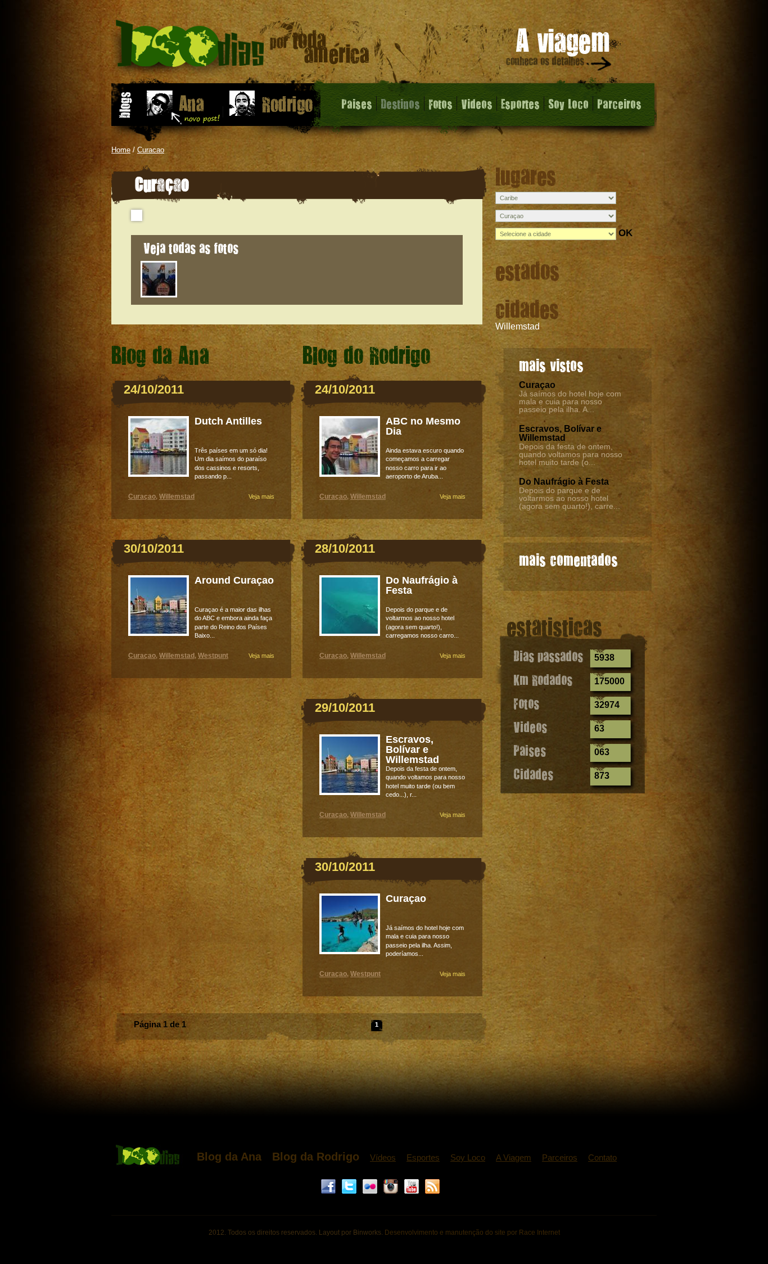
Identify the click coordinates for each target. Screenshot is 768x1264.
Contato (602, 1157)
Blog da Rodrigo (315, 1156)
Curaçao (537, 385)
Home (120, 150)
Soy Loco (568, 103)
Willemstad (517, 326)
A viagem (559, 51)
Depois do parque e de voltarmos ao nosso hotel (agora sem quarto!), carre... (569, 498)
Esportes (520, 103)
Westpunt (213, 656)
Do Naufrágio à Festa (564, 481)
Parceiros (619, 103)
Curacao (150, 150)
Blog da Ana (229, 1156)
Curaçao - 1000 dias (242, 47)
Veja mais (261, 496)
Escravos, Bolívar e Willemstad (560, 433)
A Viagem (513, 1157)
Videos (477, 103)
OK (625, 233)
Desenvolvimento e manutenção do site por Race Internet (472, 1232)
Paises (356, 103)
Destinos (400, 103)
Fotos (440, 103)
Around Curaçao (234, 580)
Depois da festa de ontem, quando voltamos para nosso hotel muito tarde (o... (570, 454)
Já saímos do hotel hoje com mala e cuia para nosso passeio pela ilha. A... (570, 401)
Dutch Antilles (228, 421)
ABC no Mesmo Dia (423, 426)
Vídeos (383, 1157)
